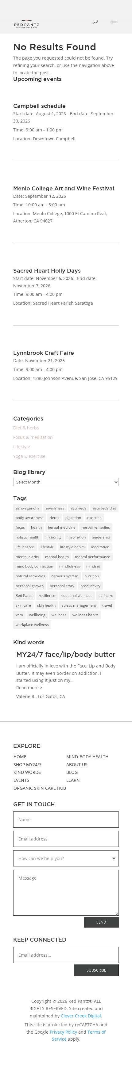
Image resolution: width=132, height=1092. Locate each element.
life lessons (25, 547)
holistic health (27, 537)
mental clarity (27, 556)
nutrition (91, 576)
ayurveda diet (104, 508)
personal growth (30, 585)
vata (19, 614)
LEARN (73, 780)
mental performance (92, 556)
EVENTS (21, 780)
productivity (90, 585)
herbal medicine (62, 527)
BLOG (72, 772)
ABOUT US (76, 764)
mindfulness (69, 566)
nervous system (64, 576)
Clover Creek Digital (81, 1016)
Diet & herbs (26, 428)
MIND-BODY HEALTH (87, 756)
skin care (23, 605)
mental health (57, 556)
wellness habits (85, 614)
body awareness (30, 517)
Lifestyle (21, 447)
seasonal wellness (76, 595)
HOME (20, 756)
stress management (79, 605)
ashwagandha (28, 508)
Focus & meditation (33, 437)
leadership (101, 537)
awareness (55, 508)
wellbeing (37, 614)
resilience (47, 595)
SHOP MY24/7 (27, 764)
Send (101, 922)
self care (106, 595)
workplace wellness (32, 624)
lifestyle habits (72, 547)
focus (20, 527)
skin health (46, 605)
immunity (53, 537)
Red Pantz (24, 595)
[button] (29, 687)
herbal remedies (96, 527)
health (36, 527)
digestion (73, 517)
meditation (100, 547)
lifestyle (47, 547)
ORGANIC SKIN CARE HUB (40, 788)
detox (54, 517)
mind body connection (34, 566)
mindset (93, 566)
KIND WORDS (27, 772)
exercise (94, 517)
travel (107, 605)
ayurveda (79, 508)
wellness (59, 614)
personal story (62, 585)
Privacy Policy (63, 1032)
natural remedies (30, 576)
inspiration (77, 537)
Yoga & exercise (29, 456)
